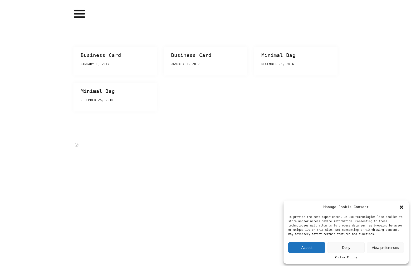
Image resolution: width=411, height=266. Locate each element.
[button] (401, 207)
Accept (306, 248)
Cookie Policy (346, 257)
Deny (346, 248)
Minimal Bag (278, 55)
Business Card (101, 55)
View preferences (385, 248)
